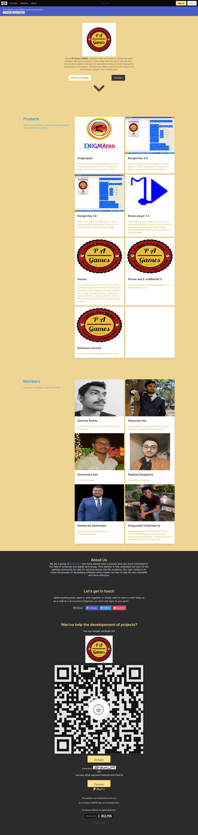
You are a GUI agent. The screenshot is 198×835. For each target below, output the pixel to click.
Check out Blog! (79, 77)
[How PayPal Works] (99, 790)
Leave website (18, 12)
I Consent (7, 12)
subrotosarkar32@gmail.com (82, 601)
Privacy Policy (99, 822)
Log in (192, 3)
